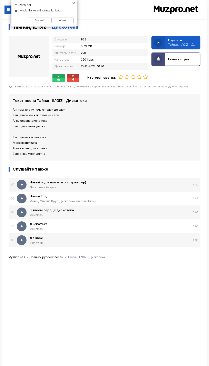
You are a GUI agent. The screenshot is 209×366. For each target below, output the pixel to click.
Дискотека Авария (43, 187)
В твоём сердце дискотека (52, 210)
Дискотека (39, 224)
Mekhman (36, 215)
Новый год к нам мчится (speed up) (58, 182)
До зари (36, 238)
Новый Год (38, 196)
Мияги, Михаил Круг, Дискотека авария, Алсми (63, 201)
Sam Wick (36, 242)
